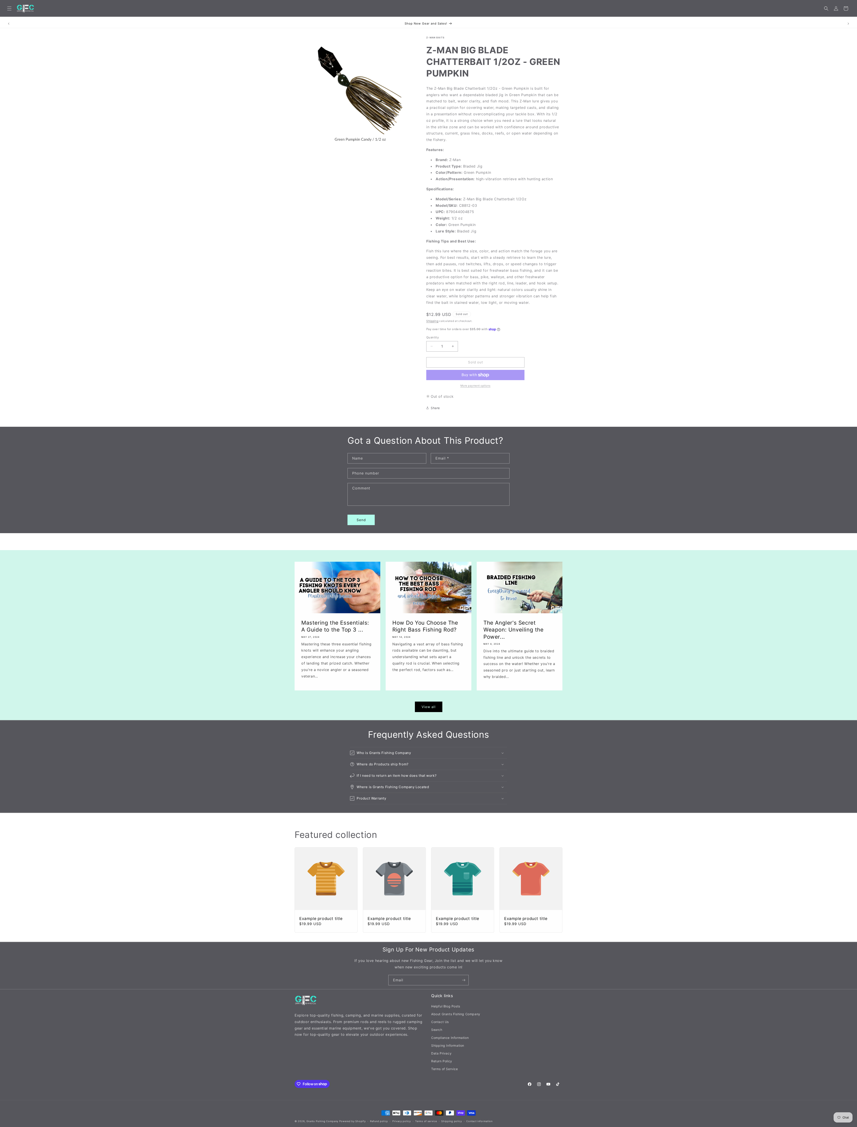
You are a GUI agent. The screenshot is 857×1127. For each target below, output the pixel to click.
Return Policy (441, 1061)
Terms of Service (444, 1069)
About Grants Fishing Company (455, 1014)
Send (361, 520)
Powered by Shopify (352, 1121)
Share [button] (435, 408)
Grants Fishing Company (322, 1121)
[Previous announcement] (9, 23)
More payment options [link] (475, 385)
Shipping (432, 321)
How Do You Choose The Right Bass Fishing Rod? (425, 626)
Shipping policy (451, 1121)
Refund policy (379, 1121)
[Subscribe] (463, 980)
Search (436, 1029)
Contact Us (440, 1021)
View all (429, 707)
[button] (9, 8)
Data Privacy (441, 1053)
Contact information (479, 1121)
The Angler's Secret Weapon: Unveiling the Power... (513, 630)
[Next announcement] (848, 23)
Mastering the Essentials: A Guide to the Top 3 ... (335, 626)
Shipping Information (447, 1045)
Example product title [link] (321, 918)
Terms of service (426, 1121)
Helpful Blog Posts (445, 1006)
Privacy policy (401, 1121)
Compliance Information (450, 1037)
